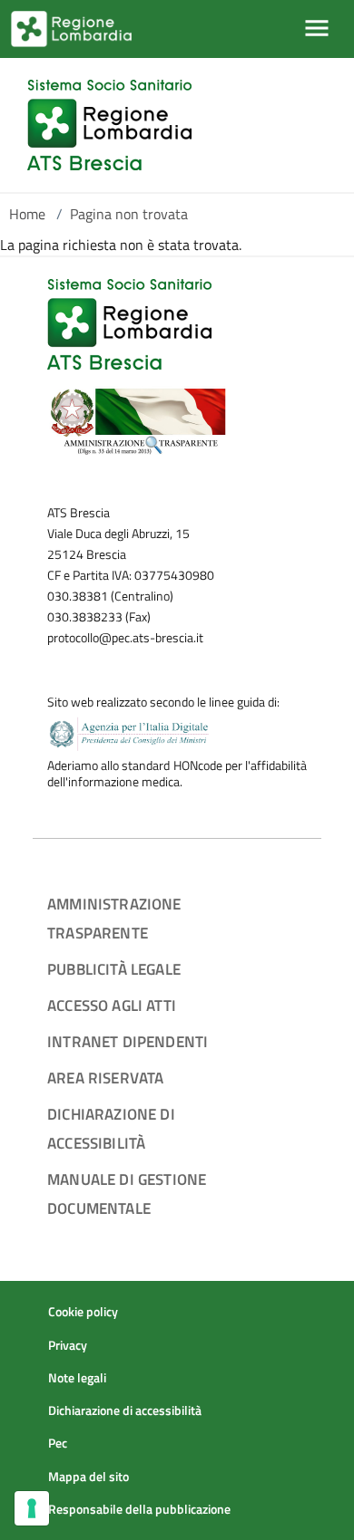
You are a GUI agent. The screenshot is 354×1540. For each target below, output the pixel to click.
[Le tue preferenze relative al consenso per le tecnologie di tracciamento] (32, 1508)
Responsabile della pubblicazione (139, 1509)
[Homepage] (109, 125)
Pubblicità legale (114, 969)
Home (27, 214)
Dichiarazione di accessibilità (125, 1410)
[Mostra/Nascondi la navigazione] (317, 28)
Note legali (77, 1378)
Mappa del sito (88, 1477)
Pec (57, 1443)
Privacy (67, 1345)
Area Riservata (105, 1077)
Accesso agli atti (111, 1005)
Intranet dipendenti (127, 1041)
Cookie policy (83, 1312)
